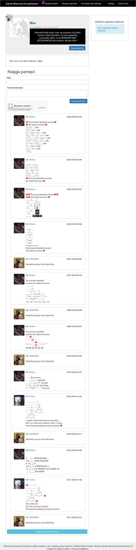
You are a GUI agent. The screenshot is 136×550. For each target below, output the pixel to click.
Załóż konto (123, 3)
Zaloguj (111, 3)
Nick (9, 77)
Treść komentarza (15, 87)
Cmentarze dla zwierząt (91, 3)
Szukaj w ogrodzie (69, 3)
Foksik (32, 396)
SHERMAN (34, 259)
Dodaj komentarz (78, 101)
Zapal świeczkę (77, 48)
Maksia (32, 116)
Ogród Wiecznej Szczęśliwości (22, 3)
